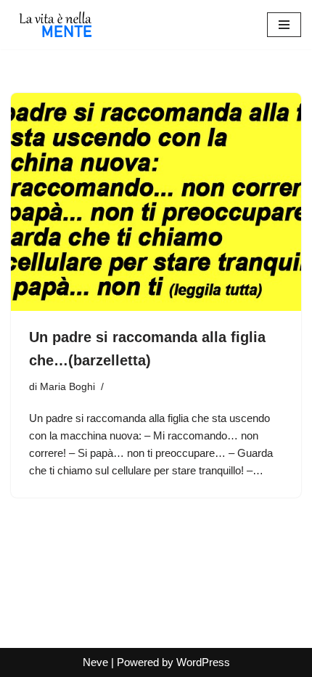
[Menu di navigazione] (284, 24)
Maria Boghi (67, 386)
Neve (95, 662)
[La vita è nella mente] (54, 24)
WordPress (203, 662)
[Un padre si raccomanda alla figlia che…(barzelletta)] (156, 202)
